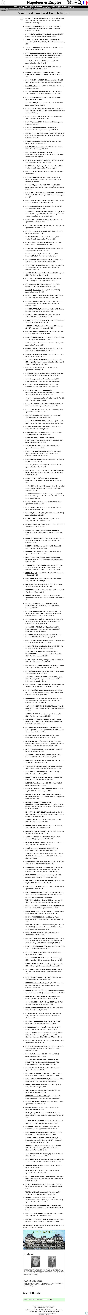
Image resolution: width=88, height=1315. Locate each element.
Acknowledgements (40, 1307)
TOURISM (64, 6)
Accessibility (41, 1306)
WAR (26, 6)
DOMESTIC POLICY (58, 7)
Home (2, 2)
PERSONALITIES (38, 6)
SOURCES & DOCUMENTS (71, 7)
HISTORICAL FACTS (31, 7)
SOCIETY (53, 6)
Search (80, 2)
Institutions (22, 9)
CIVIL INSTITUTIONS (46, 7)
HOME (15, 6)
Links (35, 1306)
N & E (13, 9)
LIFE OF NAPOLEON (21, 7)
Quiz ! (74, 2)
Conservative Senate (31, 9)
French (85, 2)
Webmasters (50, 1307)
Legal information (50, 1306)
